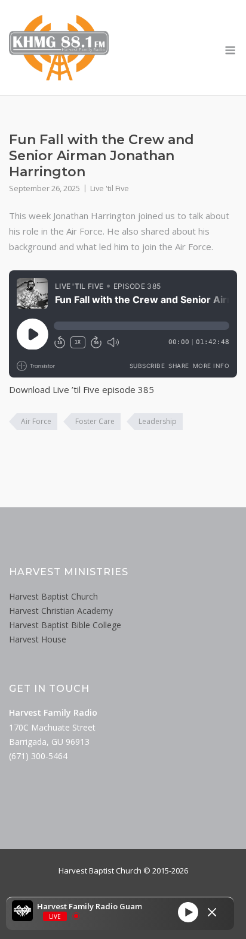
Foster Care (95, 421)
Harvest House (37, 639)
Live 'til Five (109, 188)
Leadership (158, 421)
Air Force (36, 421)
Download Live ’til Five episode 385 (81, 389)
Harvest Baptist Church (53, 596)
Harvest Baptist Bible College (65, 625)
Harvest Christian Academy (61, 610)
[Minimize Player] (212, 912)
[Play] (188, 912)
